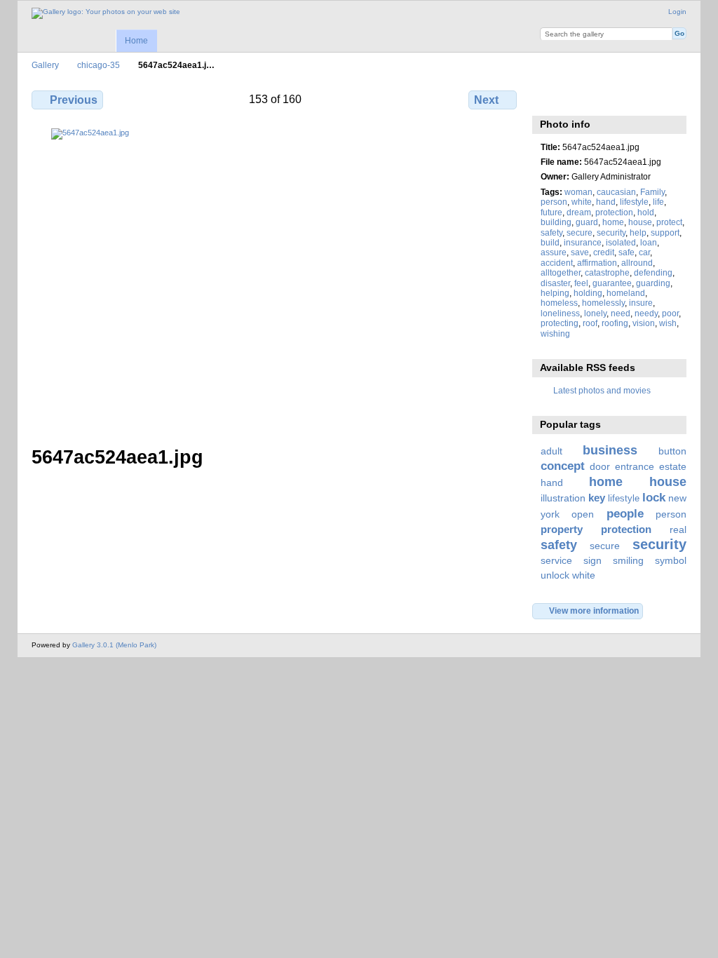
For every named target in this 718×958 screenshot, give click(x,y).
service (556, 560)
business (610, 450)
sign (592, 560)
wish (668, 323)
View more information (594, 610)
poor (670, 313)
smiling (628, 560)
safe (626, 252)
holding (588, 292)
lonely (595, 313)
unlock (555, 575)
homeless (559, 302)
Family (652, 191)
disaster (555, 283)
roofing (615, 323)
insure (641, 302)
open (582, 514)
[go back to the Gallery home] (106, 13)
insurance (583, 242)
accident (557, 262)
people (625, 513)
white (581, 201)
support (665, 232)
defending (653, 272)
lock (653, 497)
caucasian (616, 191)
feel (581, 283)
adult (551, 451)
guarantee (612, 283)
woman (578, 191)
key (596, 498)
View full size (548, 98)
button (672, 451)
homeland (626, 292)
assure (554, 252)
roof (590, 323)
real (678, 529)
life (658, 201)
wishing (555, 333)
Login (677, 11)
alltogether (561, 272)
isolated (621, 242)
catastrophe (607, 272)
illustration (563, 498)
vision (643, 323)
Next (486, 100)
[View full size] (276, 278)
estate (672, 466)
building (556, 222)
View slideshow (578, 98)
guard (587, 222)
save (580, 252)
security (611, 232)
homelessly (603, 302)
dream (579, 212)
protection (614, 212)
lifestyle (634, 201)
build (550, 242)
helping (555, 292)
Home (136, 41)
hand (606, 201)
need (620, 313)
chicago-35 (98, 64)
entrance (634, 466)
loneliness (560, 313)
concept (563, 466)
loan (648, 242)
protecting (559, 323)
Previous (73, 100)
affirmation (597, 262)
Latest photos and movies (602, 390)
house (640, 222)
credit (603, 252)
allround (637, 262)
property (562, 529)
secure (579, 232)
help (638, 232)
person (554, 201)
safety (551, 232)
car (644, 252)
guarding (653, 283)
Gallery (45, 64)
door (600, 466)
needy (646, 313)
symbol (670, 560)
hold (645, 212)
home (613, 222)
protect (669, 222)
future (551, 212)
